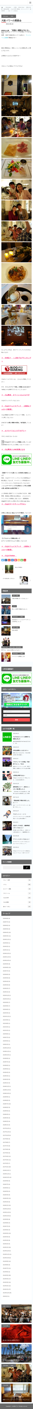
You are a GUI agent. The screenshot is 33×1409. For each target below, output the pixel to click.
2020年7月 (5, 1037)
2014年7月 (5, 1268)
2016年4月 (5, 1194)
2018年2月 (5, 1121)
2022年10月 (6, 999)
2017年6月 (5, 1149)
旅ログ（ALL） (16, 906)
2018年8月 (5, 1100)
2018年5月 (5, 1111)
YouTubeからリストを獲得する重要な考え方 (21, 738)
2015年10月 (6, 1215)
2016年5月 (5, 1191)
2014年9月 (5, 1261)
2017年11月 (6, 1132)
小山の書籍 (16, 902)
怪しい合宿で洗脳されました (19, 609)
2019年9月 (5, 1058)
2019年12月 (6, 1048)
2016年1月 (5, 1205)
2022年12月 (6, 995)
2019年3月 (5, 1076)
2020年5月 (5, 1041)
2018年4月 (5, 1114)
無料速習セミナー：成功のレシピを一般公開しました (21, 788)
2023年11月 (6, 957)
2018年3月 (5, 1118)
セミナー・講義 (16, 889)
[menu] (30, 2)
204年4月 (5, 1296)
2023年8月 (5, 967)
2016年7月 (5, 1184)
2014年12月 (6, 1250)
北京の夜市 (15, 630)
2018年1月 (5, 1125)
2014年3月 (5, 1282)
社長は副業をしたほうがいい (21, 750)
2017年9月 (5, 1139)
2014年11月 (6, 1254)
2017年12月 (6, 1128)
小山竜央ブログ (15, 1406)
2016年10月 (6, 1177)
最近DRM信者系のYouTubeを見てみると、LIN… (21, 742)
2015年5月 (5, 1233)
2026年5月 (5, 929)
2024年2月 (5, 946)
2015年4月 (5, 1236)
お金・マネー (6, 1306)
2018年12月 (6, 1086)
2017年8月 (5, 1142)
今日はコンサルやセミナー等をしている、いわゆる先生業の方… (21, 778)
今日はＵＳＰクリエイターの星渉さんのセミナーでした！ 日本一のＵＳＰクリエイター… (21, 852)
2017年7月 (5, 1146)
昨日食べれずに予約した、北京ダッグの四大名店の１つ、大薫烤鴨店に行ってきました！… (21, 832)
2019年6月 (5, 1065)
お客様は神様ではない (19, 775)
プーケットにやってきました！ (21, 839)
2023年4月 (5, 981)
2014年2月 (5, 1285)
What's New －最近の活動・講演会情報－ (12, 647)
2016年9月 (5, 1181)
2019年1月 (5, 1083)
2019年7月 (5, 1062)
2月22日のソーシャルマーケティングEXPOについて (21, 620)
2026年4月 (5, 932)
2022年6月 (5, 1009)
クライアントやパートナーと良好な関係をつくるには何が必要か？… (21, 817)
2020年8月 (5, 1034)
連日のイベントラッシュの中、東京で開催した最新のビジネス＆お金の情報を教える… (21, 768)
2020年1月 (5, 1044)
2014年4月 (5, 1278)
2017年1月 (5, 1167)
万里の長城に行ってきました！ (20, 598)
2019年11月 (6, 1051)
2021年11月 (6, 1016)
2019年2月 (5, 1079)
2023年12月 (6, 953)
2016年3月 (5, 1198)
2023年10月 (6, 960)
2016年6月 (5, 1187)
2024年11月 (6, 939)
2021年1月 (5, 1030)
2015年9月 (5, 1219)
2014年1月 (5, 1289)
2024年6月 (5, 943)
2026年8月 (5, 918)
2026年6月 (5, 925)
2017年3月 (5, 1160)
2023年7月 (5, 971)
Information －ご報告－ (12, 7)
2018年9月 (5, 1097)
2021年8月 (5, 1023)
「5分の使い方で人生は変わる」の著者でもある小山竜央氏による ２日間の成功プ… (21, 793)
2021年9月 (5, 1020)
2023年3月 (5, 985)
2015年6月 (5, 1229)
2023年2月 (5, 988)
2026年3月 (5, 936)
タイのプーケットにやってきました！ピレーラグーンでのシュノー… (21, 842)
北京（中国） (16, 595)
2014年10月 (6, 1257)
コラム (14, 606)
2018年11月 (6, 1090)
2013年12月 (6, 1292)
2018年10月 (6, 1093)
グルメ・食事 (16, 880)
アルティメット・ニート (19, 814)
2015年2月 (5, 1243)
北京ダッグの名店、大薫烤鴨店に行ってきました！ (21, 826)
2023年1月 (5, 992)
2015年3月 (5, 1240)
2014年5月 (5, 1275)
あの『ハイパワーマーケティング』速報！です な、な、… (21, 806)
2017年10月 (6, 1135)
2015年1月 (5, 1247)
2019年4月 (5, 1072)
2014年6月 (5, 1271)
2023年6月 (5, 974)
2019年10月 (6, 1055)
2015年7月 (5, 1226)
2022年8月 (5, 1006)
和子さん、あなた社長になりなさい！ (11, 650)
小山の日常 (13, 9)
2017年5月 (5, 1153)
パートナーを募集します (18, 656)
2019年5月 (5, 1069)
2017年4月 (5, 1156)
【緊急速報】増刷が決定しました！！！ (21, 801)
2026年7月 (5, 922)
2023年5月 (5, 978)
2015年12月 (6, 1208)
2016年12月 (6, 1170)
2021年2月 (5, 1027)
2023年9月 (5, 964)
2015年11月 (6, 1212)
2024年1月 (5, 950)
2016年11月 (6, 1174)
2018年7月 (5, 1104)
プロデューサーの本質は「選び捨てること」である (21, 763)
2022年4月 (5, 1013)
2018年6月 (5, 1107)
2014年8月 (5, 1264)
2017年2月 (5, 1163)
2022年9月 (5, 1002)
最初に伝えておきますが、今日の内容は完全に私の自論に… (21, 753)
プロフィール (16, 893)
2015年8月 (5, 1222)
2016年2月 (5, 1201)
